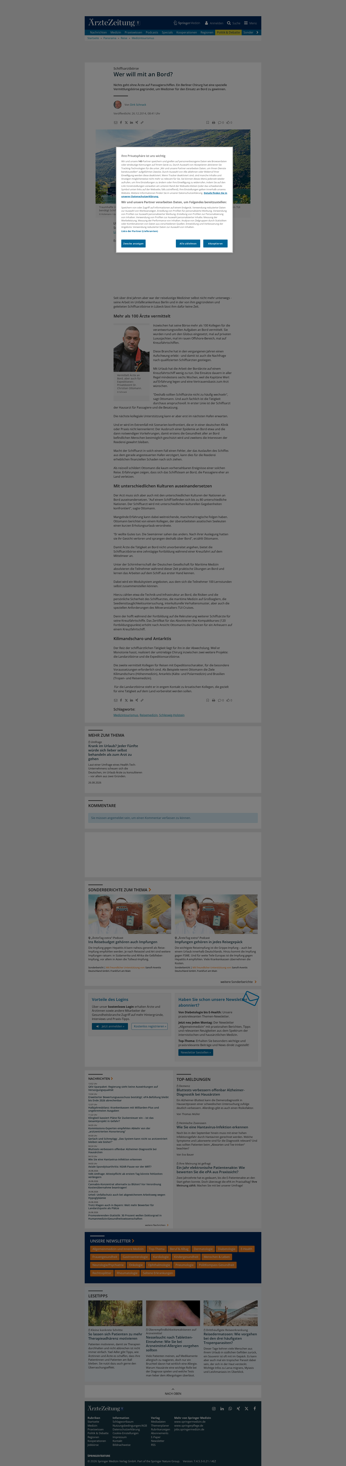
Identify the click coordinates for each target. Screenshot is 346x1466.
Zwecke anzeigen (133, 243)
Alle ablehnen (188, 243)
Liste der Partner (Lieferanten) (139, 231)
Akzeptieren (215, 243)
